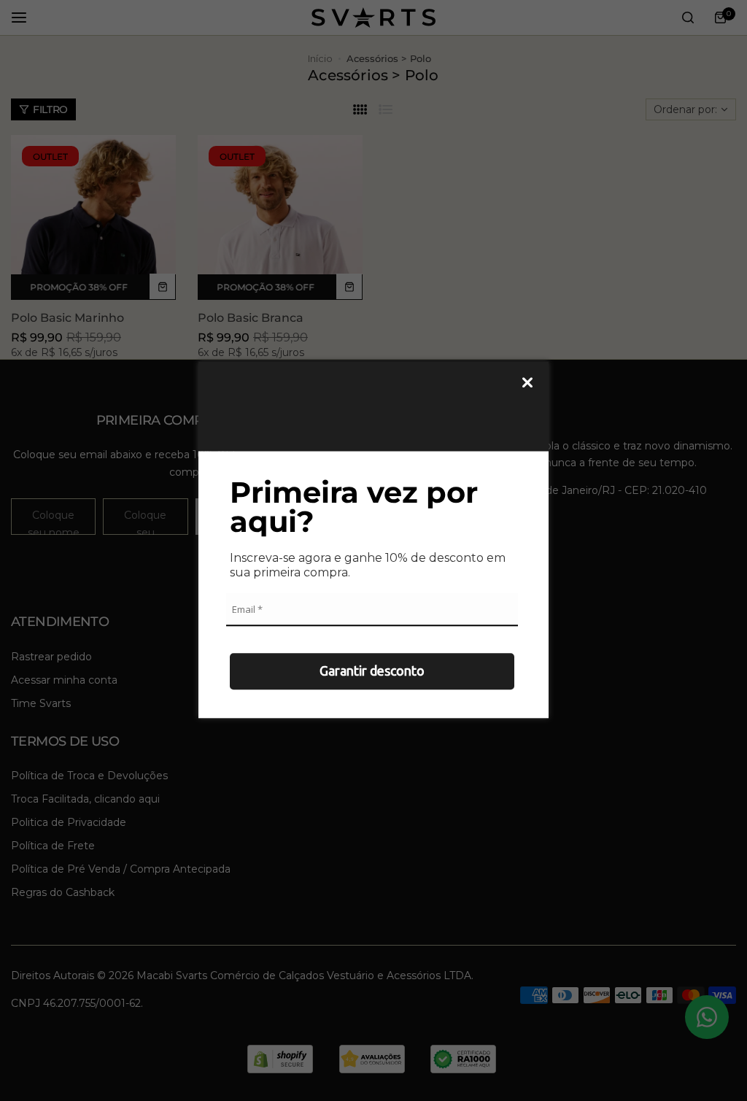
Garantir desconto (372, 670)
